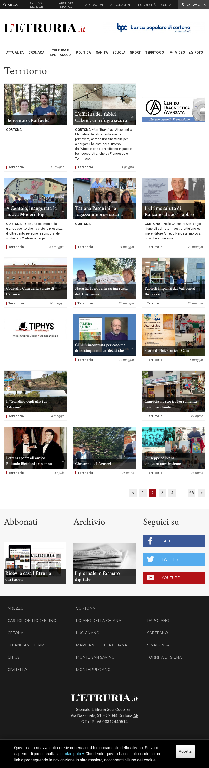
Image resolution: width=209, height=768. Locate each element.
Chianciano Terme (27, 645)
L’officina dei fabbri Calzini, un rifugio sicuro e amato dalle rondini (104, 127)
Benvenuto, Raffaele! (35, 127)
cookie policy (72, 753)
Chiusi (14, 657)
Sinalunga (158, 645)
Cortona (85, 608)
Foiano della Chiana (98, 620)
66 (191, 492)
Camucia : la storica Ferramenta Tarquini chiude (173, 396)
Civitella (17, 669)
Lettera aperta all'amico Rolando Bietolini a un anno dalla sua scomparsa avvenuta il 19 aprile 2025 (35, 452)
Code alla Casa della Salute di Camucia (35, 283)
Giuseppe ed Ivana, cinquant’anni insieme (173, 452)
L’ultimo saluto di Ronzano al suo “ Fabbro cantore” (173, 214)
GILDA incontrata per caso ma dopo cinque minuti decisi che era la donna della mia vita (104, 339)
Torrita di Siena (164, 657)
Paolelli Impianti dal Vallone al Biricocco (173, 283)
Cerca (13, 4)
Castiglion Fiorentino (32, 620)
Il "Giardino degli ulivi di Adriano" (35, 396)
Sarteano (157, 633)
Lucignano (87, 633)
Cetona (15, 633)
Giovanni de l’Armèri (104, 452)
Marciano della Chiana (101, 645)
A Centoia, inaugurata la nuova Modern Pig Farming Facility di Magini (35, 214)
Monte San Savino (95, 657)
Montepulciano (93, 669)
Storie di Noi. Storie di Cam (173, 339)
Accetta (185, 751)
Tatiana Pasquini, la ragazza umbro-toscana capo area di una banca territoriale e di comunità (104, 214)
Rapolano (158, 620)
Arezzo (16, 608)
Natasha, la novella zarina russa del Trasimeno (104, 283)
